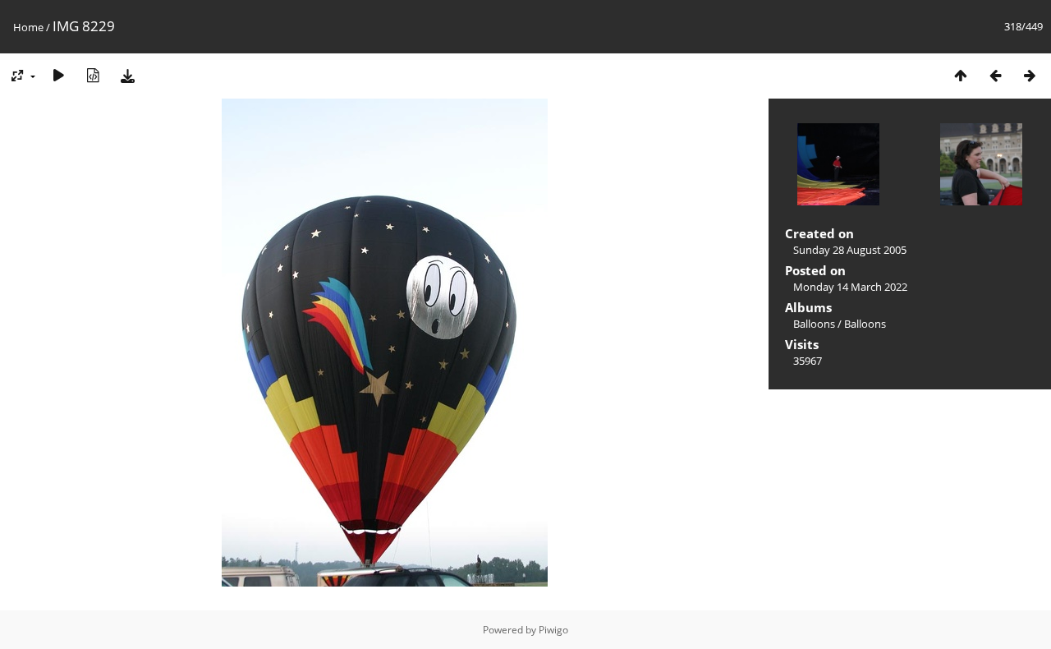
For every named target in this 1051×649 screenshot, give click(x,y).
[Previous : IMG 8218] (995, 75)
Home (28, 27)
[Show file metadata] (93, 75)
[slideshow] (58, 75)
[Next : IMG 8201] (1029, 75)
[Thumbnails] (960, 75)
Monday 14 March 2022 (850, 286)
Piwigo (553, 630)
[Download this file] (127, 75)
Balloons (814, 323)
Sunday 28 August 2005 (849, 249)
